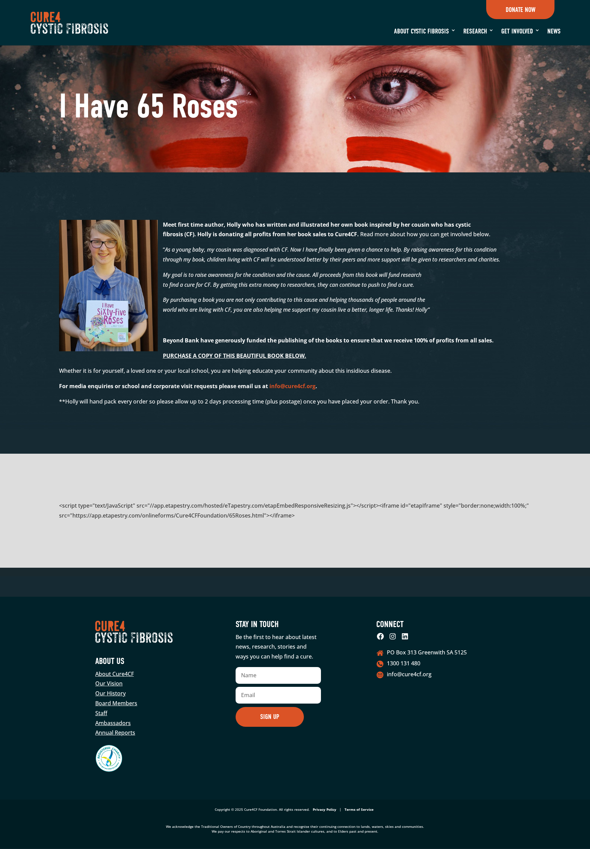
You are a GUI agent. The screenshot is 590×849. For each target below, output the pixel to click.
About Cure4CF (114, 674)
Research (475, 31)
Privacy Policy (324, 809)
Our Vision (109, 683)
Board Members (116, 703)
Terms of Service (359, 809)
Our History (110, 693)
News (554, 31)
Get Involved (517, 31)
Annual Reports (115, 732)
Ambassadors (113, 723)
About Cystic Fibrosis (421, 31)
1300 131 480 (403, 663)
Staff (101, 713)
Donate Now (520, 10)
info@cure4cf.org (292, 386)
